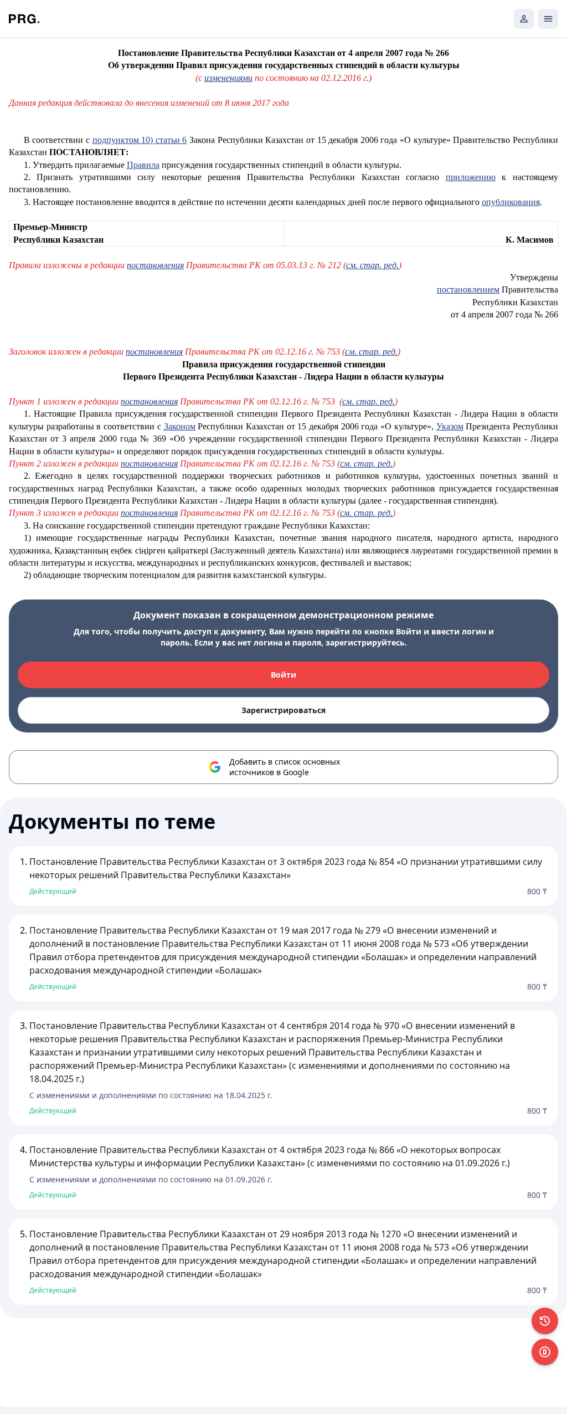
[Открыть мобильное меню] (548, 19)
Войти (283, 674)
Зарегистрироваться (283, 710)
